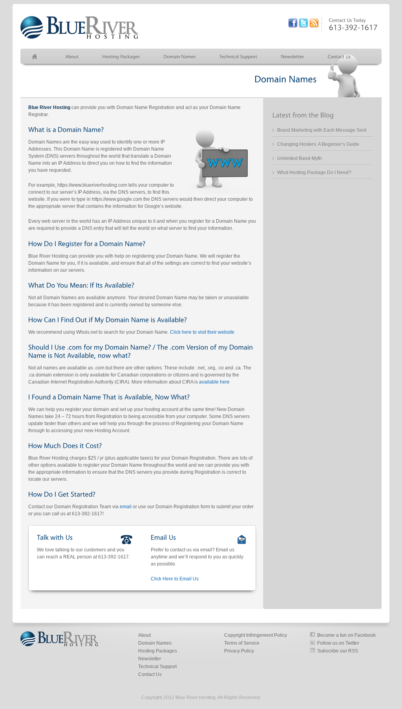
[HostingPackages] (121, 56)
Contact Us (150, 674)
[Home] (37, 56)
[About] (72, 56)
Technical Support (157, 666)
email (126, 506)
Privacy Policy (239, 651)
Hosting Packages (157, 651)
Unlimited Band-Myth (299, 158)
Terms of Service (241, 643)
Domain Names (155, 643)
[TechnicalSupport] (238, 56)
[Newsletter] (292, 56)
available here (214, 382)
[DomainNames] (180, 56)
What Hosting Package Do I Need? (314, 172)
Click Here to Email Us (175, 579)
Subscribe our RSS (337, 651)
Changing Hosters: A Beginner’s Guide (318, 144)
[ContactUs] (339, 56)
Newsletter (149, 659)
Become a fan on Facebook (346, 635)
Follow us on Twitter (338, 643)
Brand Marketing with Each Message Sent (321, 130)
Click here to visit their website (202, 332)
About (144, 635)
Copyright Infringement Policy (255, 635)
